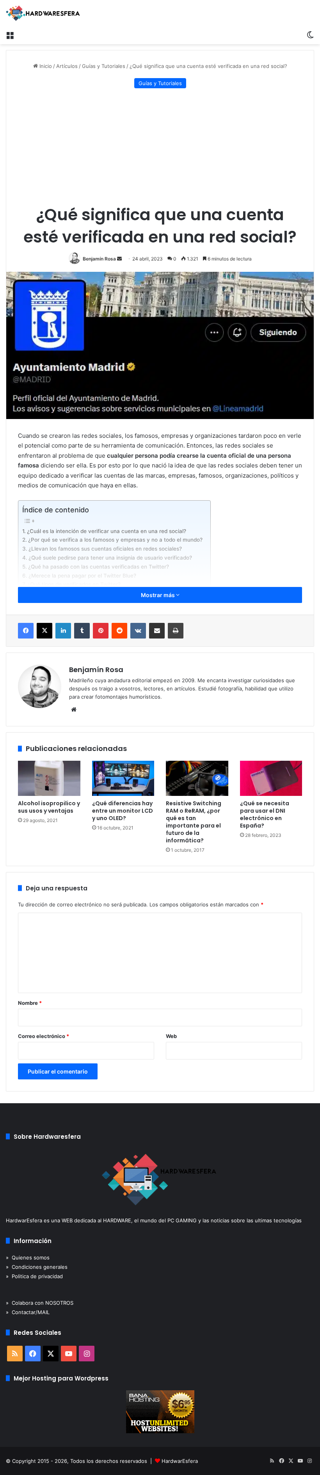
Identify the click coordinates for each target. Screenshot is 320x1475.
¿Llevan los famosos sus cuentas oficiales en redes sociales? (105, 549)
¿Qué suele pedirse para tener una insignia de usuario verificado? (110, 558)
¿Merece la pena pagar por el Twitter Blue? (82, 576)
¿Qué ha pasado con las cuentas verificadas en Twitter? (98, 567)
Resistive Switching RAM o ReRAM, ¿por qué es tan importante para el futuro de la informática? (193, 821)
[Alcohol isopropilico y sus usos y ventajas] (49, 778)
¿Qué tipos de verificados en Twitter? (74, 584)
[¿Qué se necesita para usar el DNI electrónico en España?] (271, 778)
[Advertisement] (160, 147)
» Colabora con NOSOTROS (39, 1303)
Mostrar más (158, 595)
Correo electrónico (43, 1036)
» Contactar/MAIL (28, 1312)
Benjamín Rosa (99, 259)
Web (171, 1036)
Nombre (30, 1003)
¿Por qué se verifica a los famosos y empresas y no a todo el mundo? (115, 540)
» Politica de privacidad (34, 1276)
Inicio (45, 66)
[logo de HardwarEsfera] (43, 13)
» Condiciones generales (37, 1267)
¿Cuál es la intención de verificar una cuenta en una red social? (106, 531)
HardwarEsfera (180, 1461)
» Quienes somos (28, 1257)
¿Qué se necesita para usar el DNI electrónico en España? (264, 814)
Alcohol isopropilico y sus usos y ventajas (49, 807)
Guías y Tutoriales (103, 66)
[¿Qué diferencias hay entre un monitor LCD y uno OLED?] (123, 778)
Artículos (67, 66)
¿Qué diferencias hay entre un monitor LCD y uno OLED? (122, 810)
